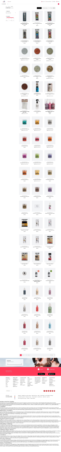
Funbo (6, 385)
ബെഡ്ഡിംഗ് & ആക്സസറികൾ (51, 384)
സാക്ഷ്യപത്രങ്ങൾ (32, 398)
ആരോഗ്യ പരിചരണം (52, 385)
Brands (9, 6)
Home (6, 6)
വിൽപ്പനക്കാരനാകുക (34, 395)
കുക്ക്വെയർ (43, 382)
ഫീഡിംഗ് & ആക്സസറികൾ (15, 386)
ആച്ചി (6, 383)
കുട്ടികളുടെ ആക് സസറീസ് (15, 381)
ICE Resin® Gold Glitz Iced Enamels (24, 76)
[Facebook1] (44, 391)
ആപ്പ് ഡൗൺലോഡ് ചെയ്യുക (49, 395)
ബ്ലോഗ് (39, 395)
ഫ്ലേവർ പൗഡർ (22, 381)
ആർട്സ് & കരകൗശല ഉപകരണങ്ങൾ (24, 229)
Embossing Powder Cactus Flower (24, 162)
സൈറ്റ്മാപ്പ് (28, 398)
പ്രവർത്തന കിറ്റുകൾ (15, 382)
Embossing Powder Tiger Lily (24, 179)
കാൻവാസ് (36, 383)
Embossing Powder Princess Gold (24, 196)
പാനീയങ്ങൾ (43, 383)
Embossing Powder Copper (37, 196)
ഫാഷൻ (28, 381)
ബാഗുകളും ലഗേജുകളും (29, 383)
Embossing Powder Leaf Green (37, 162)
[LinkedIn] (48, 391)
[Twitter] (52, 391)
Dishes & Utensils (44, 381)
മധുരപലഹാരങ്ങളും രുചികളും (22, 382)
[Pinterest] (50, 391)
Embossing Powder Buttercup (37, 179)
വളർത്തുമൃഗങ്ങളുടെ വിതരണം (30, 385)
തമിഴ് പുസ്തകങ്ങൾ (29, 382)
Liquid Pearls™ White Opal (37, 298)
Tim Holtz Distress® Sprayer (37, 111)
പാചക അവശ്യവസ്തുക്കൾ (22, 384)
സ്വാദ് (6, 384)
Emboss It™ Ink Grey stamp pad (37, 213)
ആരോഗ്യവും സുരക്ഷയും (51, 382)
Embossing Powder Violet (49, 162)
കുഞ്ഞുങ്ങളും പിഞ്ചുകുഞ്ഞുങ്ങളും (15, 379)
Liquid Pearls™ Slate (24, 298)
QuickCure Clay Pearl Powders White (24, 280)
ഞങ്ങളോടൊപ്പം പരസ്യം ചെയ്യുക (26, 395)
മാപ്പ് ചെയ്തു (7, 381)
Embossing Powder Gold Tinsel (50, 179)
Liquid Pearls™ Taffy (49, 298)
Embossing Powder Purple (49, 196)
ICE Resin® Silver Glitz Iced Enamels (24, 58)
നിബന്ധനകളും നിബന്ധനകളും (22, 398)
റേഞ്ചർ (7, 386)
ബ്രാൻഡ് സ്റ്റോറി (42, 395)
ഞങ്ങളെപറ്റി (19, 395)
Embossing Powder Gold (24, 213)
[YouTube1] (54, 391)
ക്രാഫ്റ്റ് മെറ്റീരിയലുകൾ (24, 22)
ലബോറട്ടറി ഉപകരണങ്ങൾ (51, 379)
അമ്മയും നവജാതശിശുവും (15, 384)
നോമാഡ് (7, 382)
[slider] (6, 17)
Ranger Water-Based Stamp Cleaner (50, 213)
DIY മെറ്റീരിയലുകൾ (37, 382)
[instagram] (46, 391)
